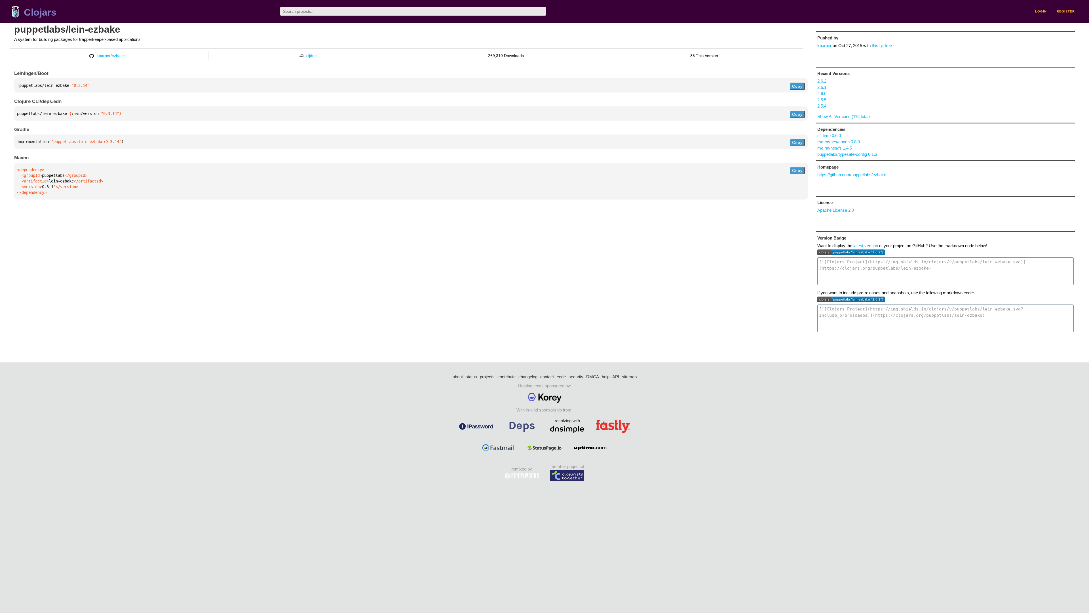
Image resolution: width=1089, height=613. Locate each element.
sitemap (629, 376)
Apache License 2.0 (835, 210)
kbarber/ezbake (111, 55)
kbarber (824, 45)
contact (547, 376)
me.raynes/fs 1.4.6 (834, 148)
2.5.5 (821, 99)
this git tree (882, 45)
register (1066, 11)
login (1041, 11)
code (561, 376)
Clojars (40, 12)
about (458, 376)
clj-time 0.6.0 (829, 135)
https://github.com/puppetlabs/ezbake (851, 174)
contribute (506, 376)
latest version (865, 245)
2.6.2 (821, 81)
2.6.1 (821, 87)
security (576, 376)
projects (487, 376)
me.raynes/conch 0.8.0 (838, 141)
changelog (527, 376)
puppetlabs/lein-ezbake (67, 29)
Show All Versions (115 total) (843, 116)
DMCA (592, 376)
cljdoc (311, 55)
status (471, 376)
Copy (797, 86)
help (605, 376)
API (615, 376)
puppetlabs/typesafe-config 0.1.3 (847, 154)
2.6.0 (821, 93)
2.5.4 (821, 106)
